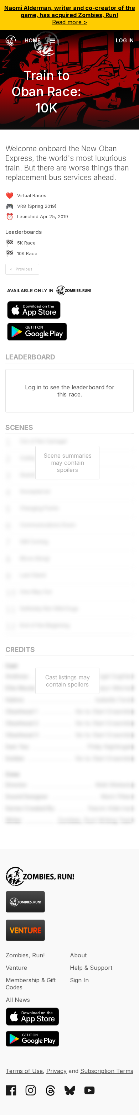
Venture (16, 967)
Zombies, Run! (25, 955)
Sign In (79, 980)
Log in (125, 40)
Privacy (56, 1070)
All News (18, 999)
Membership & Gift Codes (31, 984)
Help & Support (91, 967)
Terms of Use (24, 1070)
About (78, 955)
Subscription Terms (106, 1070)
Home (32, 40)
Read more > (69, 15)
